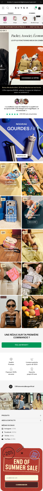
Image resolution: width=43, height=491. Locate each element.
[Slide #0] (15, 81)
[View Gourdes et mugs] (35, 18)
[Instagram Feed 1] (21, 401)
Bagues (25, 22)
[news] (35, 8)
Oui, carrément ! (21, 345)
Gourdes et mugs (35, 22)
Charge (15, 22)
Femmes (10, 13)
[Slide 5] (21, 57)
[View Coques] (5, 18)
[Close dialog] (22, 453)
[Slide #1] (21, 81)
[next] (40, 2)
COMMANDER (21, 485)
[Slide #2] (27, 81)
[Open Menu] (3, 8)
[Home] (21, 8)
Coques (5, 22)
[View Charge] (15, 18)
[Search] (8, 8)
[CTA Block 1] (21, 140)
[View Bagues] (25, 18)
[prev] (2, 2)
